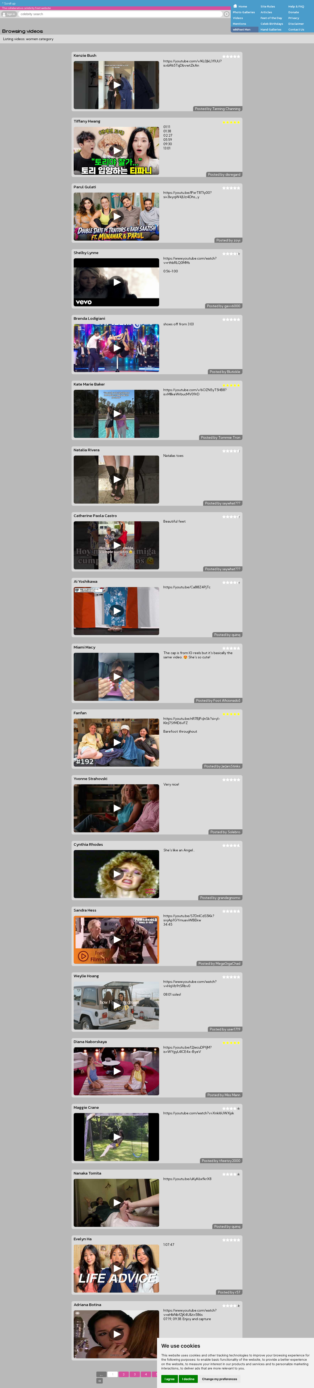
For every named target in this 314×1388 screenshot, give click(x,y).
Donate (293, 12)
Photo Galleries (244, 12)
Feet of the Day (271, 18)
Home (243, 6)
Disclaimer (296, 23)
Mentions (239, 23)
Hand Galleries (271, 29)
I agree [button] (170, 1379)
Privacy (293, 18)
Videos (238, 18)
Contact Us (296, 29)
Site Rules (268, 6)
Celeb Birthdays (272, 23)
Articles (266, 12)
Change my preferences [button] (219, 1379)
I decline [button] (188, 1379)
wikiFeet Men (241, 29)
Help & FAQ (296, 6)
